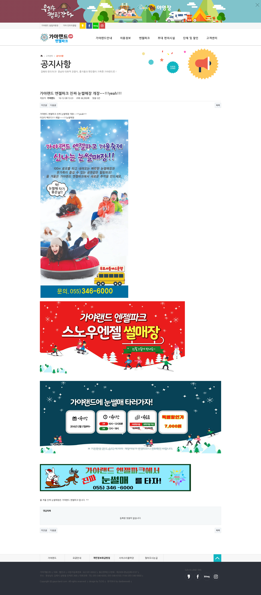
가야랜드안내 (104, 38)
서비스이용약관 (126, 558)
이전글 (44, 105)
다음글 (53, 105)
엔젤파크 (144, 38)
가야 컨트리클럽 (69, 26)
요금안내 (77, 558)
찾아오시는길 (151, 558)
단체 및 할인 (190, 38)
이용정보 (125, 38)
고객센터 (211, 38)
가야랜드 (52, 558)
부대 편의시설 (166, 38)
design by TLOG (96, 581)
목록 (218, 105)
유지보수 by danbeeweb (118, 581)
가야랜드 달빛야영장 (49, 26)
